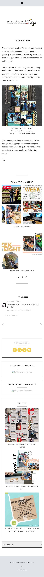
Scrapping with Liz (25, 563)
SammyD (11, 301)
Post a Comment (11, 315)
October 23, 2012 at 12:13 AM (19, 310)
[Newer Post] (3, 324)
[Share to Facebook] (22, 277)
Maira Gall (22, 570)
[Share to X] (19, 277)
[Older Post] (41, 324)
